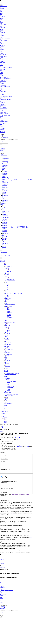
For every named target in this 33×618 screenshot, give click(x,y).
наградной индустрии (17, 437)
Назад (5, 263)
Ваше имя (2, 456)
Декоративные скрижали (10, 386)
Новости (1, 597)
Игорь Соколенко (2, 587)
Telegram (3, 146)
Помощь (1, 602)
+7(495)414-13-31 (3, 130)
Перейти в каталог (2, 559)
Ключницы (6, 398)
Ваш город (2, 466)
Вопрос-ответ (2, 604)
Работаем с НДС (4, 476)
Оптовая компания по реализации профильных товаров (9, 481)
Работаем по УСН (4, 477)
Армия (8, 284)
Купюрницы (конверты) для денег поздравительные (12, 373)
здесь (31, 537)
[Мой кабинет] (0, 251)
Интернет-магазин (4, 482)
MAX (2, 141)
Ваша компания (3, 461)
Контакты (1, 598)
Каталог (5, 264)
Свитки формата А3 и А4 (8, 266)
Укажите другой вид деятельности (5, 484)
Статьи (1, 589)
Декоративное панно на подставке (11, 381)
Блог (1, 600)
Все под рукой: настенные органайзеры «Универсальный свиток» (9, 591)
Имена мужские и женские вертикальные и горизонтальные (15, 294)
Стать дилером (2, 452)
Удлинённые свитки (3, 594)
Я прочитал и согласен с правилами (15, 494)
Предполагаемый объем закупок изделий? (7, 488)
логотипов (27, 446)
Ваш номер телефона (4, 458)
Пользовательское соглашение (24, 494)
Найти (1, 617)
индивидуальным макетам (18, 446)
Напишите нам (2, 153)
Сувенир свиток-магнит (8, 353)
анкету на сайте (12, 513)
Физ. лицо (3, 472)
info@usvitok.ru (2, 152)
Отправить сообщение (3, 495)
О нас (4, 407)
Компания (1, 595)
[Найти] (1, 4)
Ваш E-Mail (2, 459)
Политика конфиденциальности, (15, 494)
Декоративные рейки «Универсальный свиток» (6, 590)
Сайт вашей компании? (4, 492)
